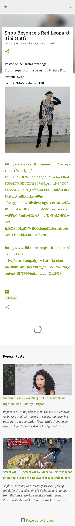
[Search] (69, 6)
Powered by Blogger (40, 520)
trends (11, 298)
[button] (7, 51)
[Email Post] (7, 293)
